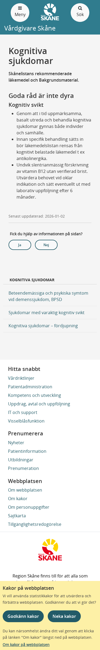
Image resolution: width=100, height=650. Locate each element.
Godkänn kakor (23, 616)
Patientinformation (27, 451)
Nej (46, 244)
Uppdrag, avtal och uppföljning (39, 404)
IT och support (22, 412)
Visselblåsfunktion (26, 421)
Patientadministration (30, 387)
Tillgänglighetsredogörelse (34, 524)
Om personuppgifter (28, 507)
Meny (20, 14)
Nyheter (16, 443)
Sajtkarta (17, 516)
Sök (80, 14)
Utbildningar (20, 460)
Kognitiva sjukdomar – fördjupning (43, 326)
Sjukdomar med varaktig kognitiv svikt (47, 313)
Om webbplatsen (25, 490)
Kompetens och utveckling (34, 395)
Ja (19, 244)
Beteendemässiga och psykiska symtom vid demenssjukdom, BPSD (48, 296)
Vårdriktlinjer (21, 378)
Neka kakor (64, 616)
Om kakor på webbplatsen (26, 644)
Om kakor (17, 498)
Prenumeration (23, 468)
